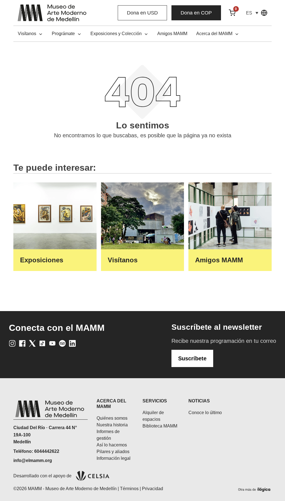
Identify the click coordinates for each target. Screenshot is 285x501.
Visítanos (27, 33)
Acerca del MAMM (214, 33)
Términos (129, 488)
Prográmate (63, 33)
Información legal (114, 458)
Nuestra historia (112, 424)
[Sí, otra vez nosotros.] (255, 488)
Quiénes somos (112, 418)
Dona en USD (142, 13)
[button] (252, 13)
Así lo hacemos (112, 445)
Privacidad (152, 488)
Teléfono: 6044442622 (36, 451)
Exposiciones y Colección (116, 33)
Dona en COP (196, 13)
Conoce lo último (205, 412)
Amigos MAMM (172, 33)
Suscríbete (192, 358)
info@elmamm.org (32, 460)
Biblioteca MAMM (159, 426)
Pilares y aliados (113, 451)
